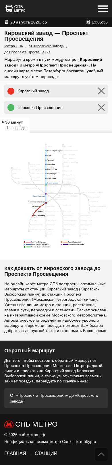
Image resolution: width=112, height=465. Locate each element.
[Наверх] (101, 454)
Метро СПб (13, 46)
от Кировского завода (46, 46)
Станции (46, 453)
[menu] (102, 8)
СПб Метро (36, 424)
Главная (15, 453)
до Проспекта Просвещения (27, 52)
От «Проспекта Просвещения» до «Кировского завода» (54, 398)
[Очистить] (101, 91)
